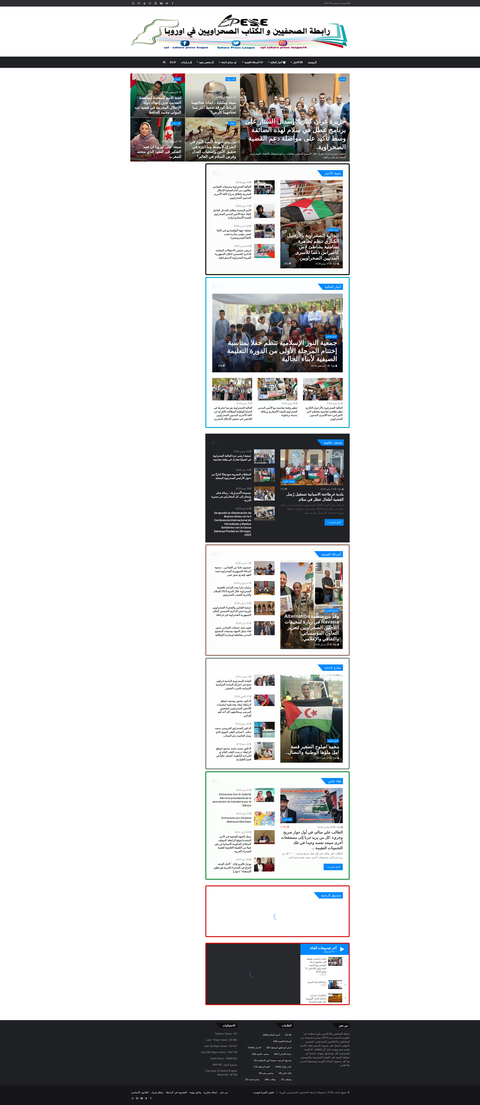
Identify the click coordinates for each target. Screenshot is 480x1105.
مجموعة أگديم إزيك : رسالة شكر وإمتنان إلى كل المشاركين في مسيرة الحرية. (231, 496)
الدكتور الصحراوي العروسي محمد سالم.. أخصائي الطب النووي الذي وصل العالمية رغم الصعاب (233, 731)
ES (171, 62)
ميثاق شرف (157, 1092)
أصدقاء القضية (252, 62)
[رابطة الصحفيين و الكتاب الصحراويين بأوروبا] (240, 31)
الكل (241, 173)
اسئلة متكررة (210, 1092)
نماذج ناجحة (227, 62)
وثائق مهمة (195, 1092)
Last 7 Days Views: (217, 1039)
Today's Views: (224, 1033)
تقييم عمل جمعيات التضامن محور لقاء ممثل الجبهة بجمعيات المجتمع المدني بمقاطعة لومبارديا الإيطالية (233, 631)
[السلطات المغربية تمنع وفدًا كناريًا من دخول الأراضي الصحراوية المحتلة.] (264, 475)
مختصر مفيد (205, 62)
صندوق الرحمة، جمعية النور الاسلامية (272, 1060)
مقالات (232, 123)
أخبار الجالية (276, 62)
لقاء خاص (229, 781)
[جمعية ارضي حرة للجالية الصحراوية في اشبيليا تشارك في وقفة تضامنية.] (264, 456)
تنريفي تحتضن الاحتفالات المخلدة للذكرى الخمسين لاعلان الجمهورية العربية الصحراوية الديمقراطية (233, 254)
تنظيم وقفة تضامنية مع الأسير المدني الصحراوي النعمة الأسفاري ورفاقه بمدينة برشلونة (277, 411)
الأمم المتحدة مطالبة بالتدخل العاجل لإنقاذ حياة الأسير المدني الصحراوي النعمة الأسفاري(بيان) (232, 214)
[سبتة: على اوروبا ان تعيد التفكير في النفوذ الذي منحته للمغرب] (157, 140)
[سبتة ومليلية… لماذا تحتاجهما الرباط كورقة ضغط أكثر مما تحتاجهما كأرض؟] (212, 95)
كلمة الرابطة (262, 1066)
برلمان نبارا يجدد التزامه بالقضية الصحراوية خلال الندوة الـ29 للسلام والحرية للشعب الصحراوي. (232, 591)
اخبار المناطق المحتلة (278, 1047)
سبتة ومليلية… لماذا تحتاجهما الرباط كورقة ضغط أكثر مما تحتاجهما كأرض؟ (213, 107)
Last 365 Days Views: (214, 1052)
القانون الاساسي (139, 1092)
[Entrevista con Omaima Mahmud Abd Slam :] (264, 819)
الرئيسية (312, 62)
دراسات (185, 62)
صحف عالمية (230, 442)
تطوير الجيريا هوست (263, 1092)
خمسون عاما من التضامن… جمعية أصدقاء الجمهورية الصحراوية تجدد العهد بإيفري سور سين (233, 571)
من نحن (224, 1092)
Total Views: (217, 1058)
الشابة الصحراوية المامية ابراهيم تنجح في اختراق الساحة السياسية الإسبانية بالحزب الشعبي (233, 684)
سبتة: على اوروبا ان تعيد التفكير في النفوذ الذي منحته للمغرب (159, 151)
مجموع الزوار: (229, 1064)
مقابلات (286, 1079)
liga (335, 263)
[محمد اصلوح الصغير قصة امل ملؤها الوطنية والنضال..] (311, 719)
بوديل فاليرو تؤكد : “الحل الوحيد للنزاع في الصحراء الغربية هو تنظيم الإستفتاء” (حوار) (232, 867)
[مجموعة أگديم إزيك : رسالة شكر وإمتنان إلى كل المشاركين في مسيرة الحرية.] (264, 493)
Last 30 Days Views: (216, 1045)
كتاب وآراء (230, 79)
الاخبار (296, 62)
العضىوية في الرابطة (176, 1092)
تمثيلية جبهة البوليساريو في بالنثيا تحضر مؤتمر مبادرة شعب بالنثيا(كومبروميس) (234, 234)
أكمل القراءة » (334, 522)
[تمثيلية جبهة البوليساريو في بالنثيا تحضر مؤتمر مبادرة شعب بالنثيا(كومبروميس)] (264, 231)
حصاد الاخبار (230, 173)
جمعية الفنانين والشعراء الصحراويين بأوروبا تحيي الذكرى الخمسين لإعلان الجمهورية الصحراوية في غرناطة (231, 611)
